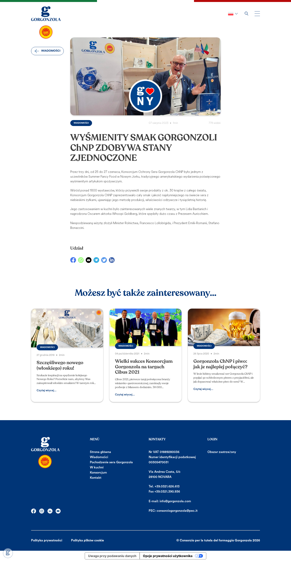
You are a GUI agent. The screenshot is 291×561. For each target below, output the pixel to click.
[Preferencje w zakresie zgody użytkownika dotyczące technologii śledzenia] (8, 553)
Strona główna (100, 452)
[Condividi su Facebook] (73, 260)
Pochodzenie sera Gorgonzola (111, 462)
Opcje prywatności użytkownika (167, 556)
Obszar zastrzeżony (221, 452)
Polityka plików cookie (87, 540)
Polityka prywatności (46, 540)
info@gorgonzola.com (175, 501)
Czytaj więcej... (46, 390)
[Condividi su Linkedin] (112, 260)
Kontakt (95, 477)
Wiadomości (50, 50)
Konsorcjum (98, 472)
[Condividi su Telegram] (96, 260)
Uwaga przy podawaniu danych (112, 556)
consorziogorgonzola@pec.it (177, 510)
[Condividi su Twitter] (104, 260)
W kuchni (97, 467)
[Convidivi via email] (88, 260)
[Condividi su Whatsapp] (81, 260)
